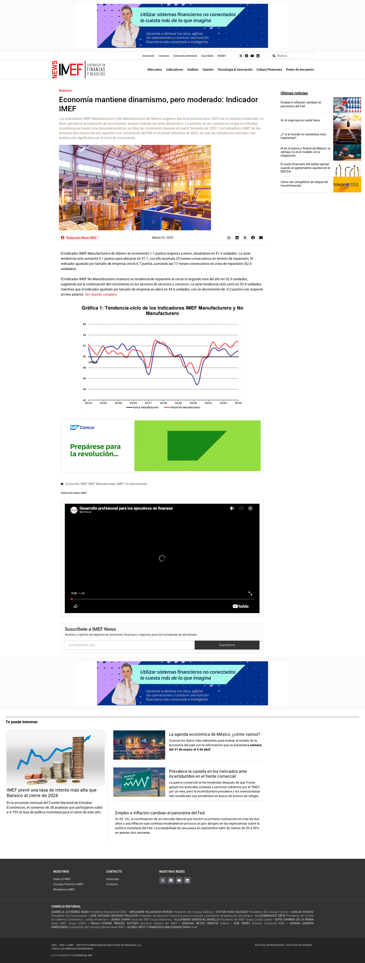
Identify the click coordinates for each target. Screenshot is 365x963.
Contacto (163, 55)
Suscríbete (207, 55)
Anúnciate (148, 55)
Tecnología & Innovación (234, 69)
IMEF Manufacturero (102, 484)
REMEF (221, 55)
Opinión (207, 69)
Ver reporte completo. (101, 294)
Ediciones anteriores (185, 55)
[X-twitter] (241, 56)
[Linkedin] (258, 56)
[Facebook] (246, 56)
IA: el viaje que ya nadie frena (300, 120)
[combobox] (292, 56)
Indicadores (174, 69)
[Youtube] (252, 56)
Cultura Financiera (269, 69)
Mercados (155, 69)
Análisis (192, 69)
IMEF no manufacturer (132, 484)
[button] (229, 237)
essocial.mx (84, 955)
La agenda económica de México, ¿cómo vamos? (214, 734)
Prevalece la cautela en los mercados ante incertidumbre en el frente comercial (208, 774)
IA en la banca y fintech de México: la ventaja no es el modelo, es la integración (305, 152)
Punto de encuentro (300, 69)
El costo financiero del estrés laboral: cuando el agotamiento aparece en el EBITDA (305, 167)
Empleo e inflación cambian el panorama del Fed (301, 104)
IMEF (84, 484)
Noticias (65, 90)
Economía (72, 484)
